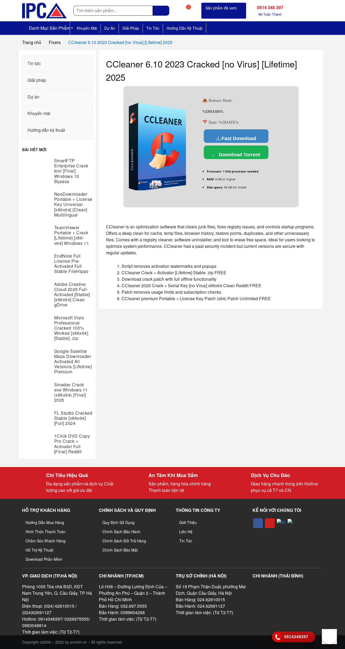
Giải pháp (130, 28)
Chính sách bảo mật (120, 550)
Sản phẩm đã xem (221, 8)
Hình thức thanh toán (45, 531)
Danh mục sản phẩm (49, 28)
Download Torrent (239, 154)
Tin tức (152, 28)
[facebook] (258, 523)
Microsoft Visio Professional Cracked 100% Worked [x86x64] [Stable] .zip (71, 328)
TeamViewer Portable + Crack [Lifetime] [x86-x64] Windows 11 (71, 235)
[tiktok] (281, 523)
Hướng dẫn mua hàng (45, 522)
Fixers (55, 42)
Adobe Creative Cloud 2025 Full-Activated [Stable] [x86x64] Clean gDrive (72, 294)
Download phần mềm (44, 559)
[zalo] (292, 523)
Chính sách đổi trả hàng (124, 540)
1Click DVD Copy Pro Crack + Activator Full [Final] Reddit (72, 444)
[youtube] (270, 523)
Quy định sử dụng (118, 522)
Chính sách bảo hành (121, 531)
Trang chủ (31, 42)
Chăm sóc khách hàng (45, 540)
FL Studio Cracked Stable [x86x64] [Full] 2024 (73, 418)
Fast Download (239, 138)
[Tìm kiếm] (161, 10)
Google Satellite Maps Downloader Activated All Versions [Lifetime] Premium (73, 361)
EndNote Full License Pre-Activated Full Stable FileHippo (71, 264)
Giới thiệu (188, 522)
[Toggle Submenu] (83, 63)
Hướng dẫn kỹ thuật (184, 28)
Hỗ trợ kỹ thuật (39, 550)
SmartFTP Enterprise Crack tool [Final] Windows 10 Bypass (71, 170)
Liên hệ (185, 531)
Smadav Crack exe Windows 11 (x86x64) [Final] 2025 (71, 392)
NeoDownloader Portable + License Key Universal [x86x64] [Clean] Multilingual (73, 204)
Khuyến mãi (87, 28)
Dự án (109, 28)
